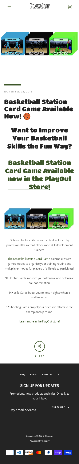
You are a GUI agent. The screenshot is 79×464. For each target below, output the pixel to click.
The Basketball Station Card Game (29, 259)
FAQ (22, 374)
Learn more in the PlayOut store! (39, 321)
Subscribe (58, 407)
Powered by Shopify (39, 441)
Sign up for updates (39, 386)
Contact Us (50, 374)
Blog (33, 374)
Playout (48, 436)
